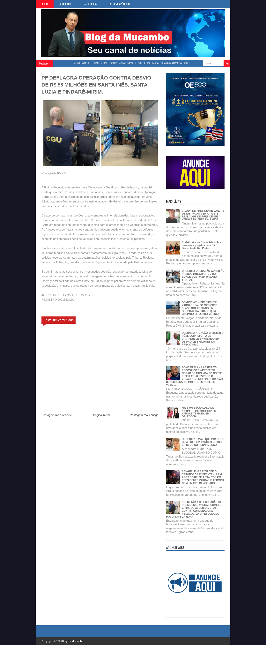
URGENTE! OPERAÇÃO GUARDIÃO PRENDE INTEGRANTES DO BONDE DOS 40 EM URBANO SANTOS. (203, 275)
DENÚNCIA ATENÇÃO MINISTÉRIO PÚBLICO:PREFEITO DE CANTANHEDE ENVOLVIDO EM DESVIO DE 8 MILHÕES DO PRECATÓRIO (203, 338)
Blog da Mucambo (72, 641)
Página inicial (101, 415)
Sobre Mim (65, 4)
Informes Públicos (120, 4)
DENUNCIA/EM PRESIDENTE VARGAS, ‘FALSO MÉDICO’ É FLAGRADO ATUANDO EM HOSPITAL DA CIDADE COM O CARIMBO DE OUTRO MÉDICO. (200, 308)
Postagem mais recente (56, 415)
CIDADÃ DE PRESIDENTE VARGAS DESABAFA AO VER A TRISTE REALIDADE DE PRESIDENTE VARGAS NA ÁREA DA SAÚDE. (203, 215)
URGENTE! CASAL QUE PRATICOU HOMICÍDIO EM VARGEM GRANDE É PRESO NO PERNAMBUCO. (203, 442)
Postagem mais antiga (144, 415)
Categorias (90, 4)
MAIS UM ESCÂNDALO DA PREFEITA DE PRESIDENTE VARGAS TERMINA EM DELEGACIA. (199, 412)
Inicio (44, 4)
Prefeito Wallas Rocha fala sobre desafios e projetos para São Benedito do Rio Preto (201, 245)
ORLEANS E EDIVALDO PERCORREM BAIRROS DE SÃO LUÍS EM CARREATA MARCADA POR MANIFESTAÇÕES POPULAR (140, 63)
